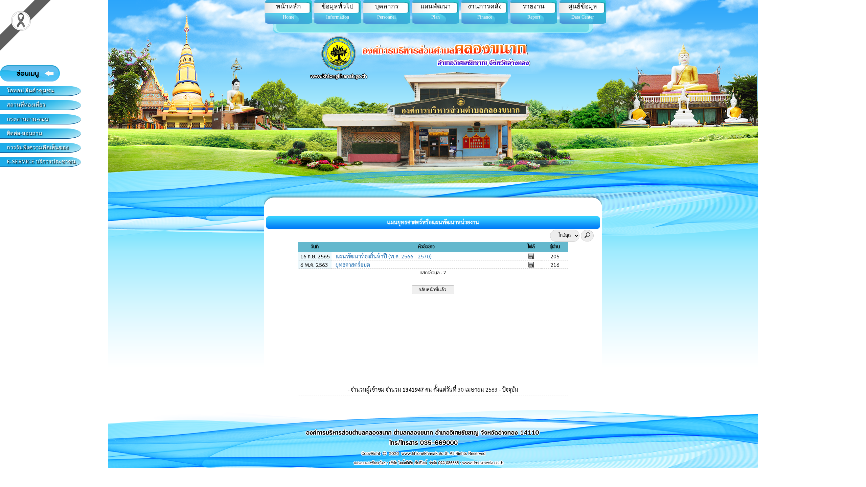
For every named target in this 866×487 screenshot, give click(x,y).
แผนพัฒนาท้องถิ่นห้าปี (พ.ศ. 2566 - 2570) (383, 256)
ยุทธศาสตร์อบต (352, 264)
